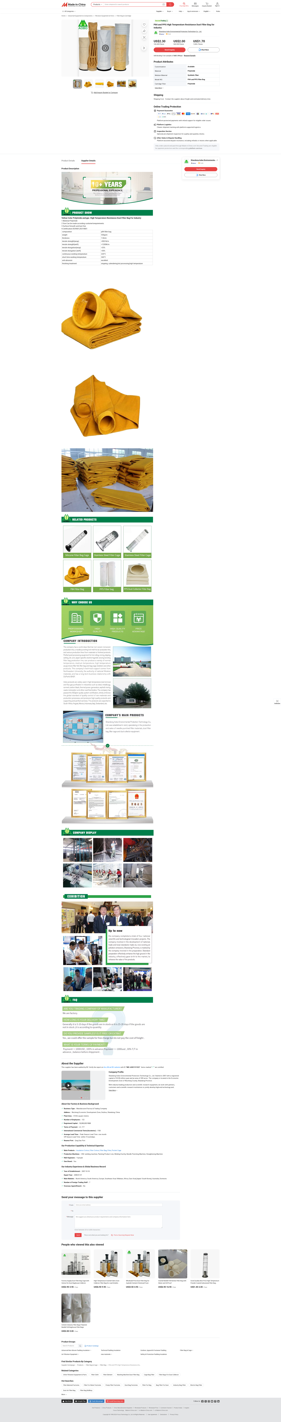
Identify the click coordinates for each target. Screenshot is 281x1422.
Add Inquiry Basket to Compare (106, 92)
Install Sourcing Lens (116, 1401)
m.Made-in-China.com (145, 1410)
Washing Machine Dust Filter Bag (128, 1375)
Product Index (178, 1408)
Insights (186, 1408)
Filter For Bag (146, 1385)
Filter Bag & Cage (186, 1350)
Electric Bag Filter (196, 1385)
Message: (70, 1217)
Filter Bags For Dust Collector (169, 1375)
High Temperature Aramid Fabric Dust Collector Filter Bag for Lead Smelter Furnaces (106, 1283)
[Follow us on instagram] (209, 1401)
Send (78, 1235)
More (63, 1394)
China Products (106, 1408)
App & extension (192, 11)
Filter (109, 1150)
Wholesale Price (153, 1408)
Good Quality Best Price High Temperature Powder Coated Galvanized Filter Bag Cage (205, 1283)
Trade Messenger (96, 1401)
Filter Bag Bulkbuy (86, 1390)
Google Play (80, 1401)
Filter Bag (103, 1150)
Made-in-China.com (131, 1410)
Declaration (163, 1414)
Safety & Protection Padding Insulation (153, 1354)
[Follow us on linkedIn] (218, 1401)
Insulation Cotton (82, 1150)
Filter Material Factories (71, 1385)
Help (180, 11)
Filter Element (107, 1375)
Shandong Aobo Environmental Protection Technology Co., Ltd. (180, 31)
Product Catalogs (92, 1346)
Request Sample (189, 55)
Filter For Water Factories (92, 1385)
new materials (106, 1354)
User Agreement (152, 1414)
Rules (218, 11)
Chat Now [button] (205, 50)
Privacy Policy (174, 1414)
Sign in (217, 6)
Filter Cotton (94, 1150)
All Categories (69, 11)
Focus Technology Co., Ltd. (125, 1414)
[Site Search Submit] (170, 4)
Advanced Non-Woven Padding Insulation (75, 1350)
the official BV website (112, 1067)
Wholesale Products (140, 1408)
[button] (164, 4)
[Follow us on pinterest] (215, 1401)
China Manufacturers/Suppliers (123, 1408)
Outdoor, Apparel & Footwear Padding (153, 1350)
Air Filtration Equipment (69, 1354)
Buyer (169, 11)
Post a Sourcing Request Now (122, 1235)
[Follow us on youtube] (212, 1401)
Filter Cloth (95, 1375)
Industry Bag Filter (179, 1385)
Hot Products (96, 1408)
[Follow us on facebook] (202, 1401)
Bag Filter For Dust (162, 1385)
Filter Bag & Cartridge (124, 16)
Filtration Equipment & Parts (104, 16)
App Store (67, 1401)
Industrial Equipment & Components (80, 16)
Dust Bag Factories (131, 1385)
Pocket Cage (116, 1150)
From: (72, 1205)
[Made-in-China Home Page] (73, 4)
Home (63, 16)
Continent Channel (166, 1408)
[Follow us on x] (205, 1401)
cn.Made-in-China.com (161, 1410)
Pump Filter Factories (113, 1385)
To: (73, 1211)
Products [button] (96, 4)
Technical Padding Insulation (111, 1350)
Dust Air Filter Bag (69, 1390)
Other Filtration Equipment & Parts (75, 1375)
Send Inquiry (170, 50)
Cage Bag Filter (149, 1375)
